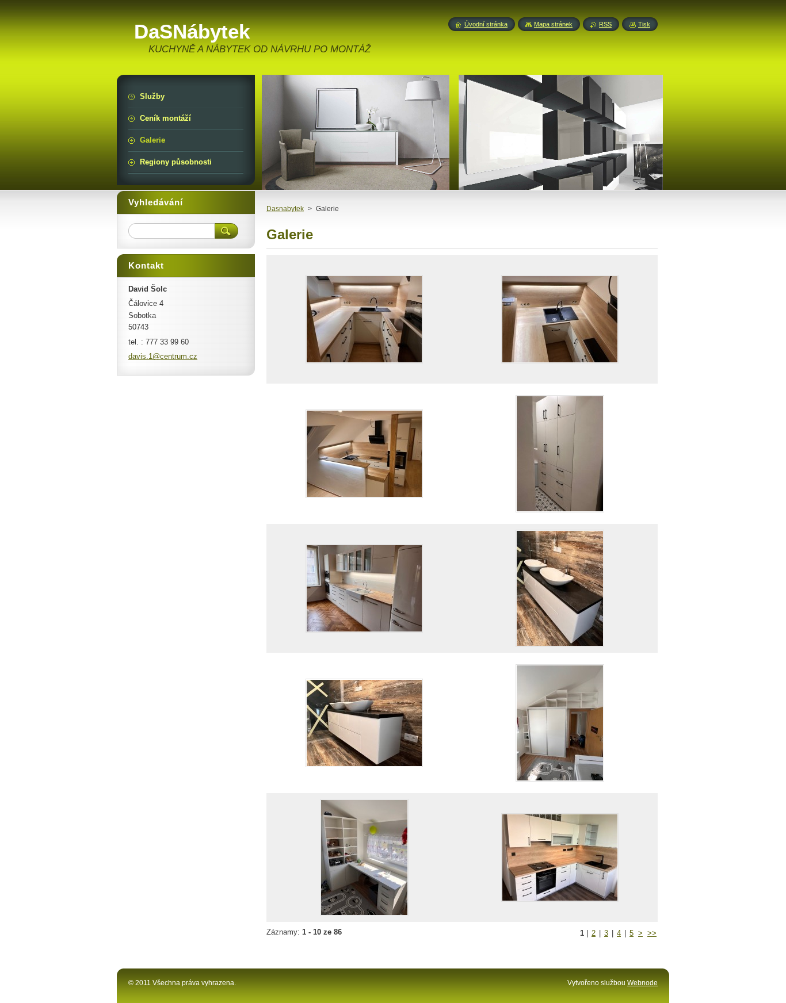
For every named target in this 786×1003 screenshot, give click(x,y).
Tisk (644, 24)
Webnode (642, 982)
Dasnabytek (285, 208)
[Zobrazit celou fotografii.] (364, 319)
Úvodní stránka (486, 24)
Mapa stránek (553, 24)
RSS (605, 24)
